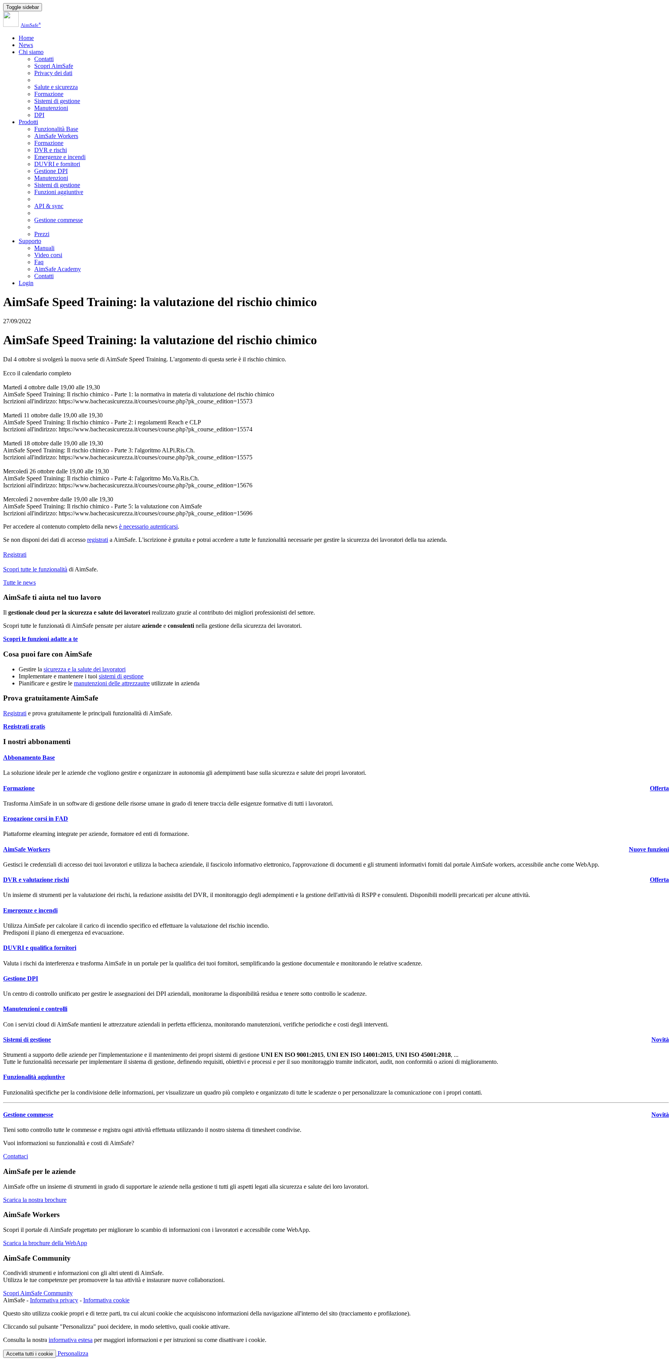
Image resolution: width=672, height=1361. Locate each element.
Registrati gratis (24, 726)
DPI (39, 115)
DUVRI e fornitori (57, 164)
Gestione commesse (58, 220)
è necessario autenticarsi (148, 526)
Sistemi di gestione (57, 101)
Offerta (659, 788)
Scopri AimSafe (53, 66)
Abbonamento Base (29, 757)
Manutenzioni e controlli (35, 1008)
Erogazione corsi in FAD (35, 818)
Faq (39, 262)
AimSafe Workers (56, 136)
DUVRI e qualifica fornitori (39, 947)
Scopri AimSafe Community (38, 1293)
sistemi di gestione (121, 676)
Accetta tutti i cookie (29, 1354)
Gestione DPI (51, 171)
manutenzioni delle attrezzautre (112, 683)
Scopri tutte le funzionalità (35, 569)
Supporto (30, 241)
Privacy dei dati (53, 73)
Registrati (14, 554)
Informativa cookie (106, 1300)
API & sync (48, 206)
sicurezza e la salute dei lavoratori (85, 669)
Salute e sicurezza (56, 87)
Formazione (48, 94)
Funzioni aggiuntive (58, 192)
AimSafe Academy (57, 269)
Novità (660, 1039)
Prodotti (28, 122)
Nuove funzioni (649, 849)
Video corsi (48, 255)
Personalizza (72, 1353)
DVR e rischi (50, 150)
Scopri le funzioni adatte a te (40, 639)
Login (26, 283)
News (26, 45)
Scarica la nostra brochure (34, 1199)
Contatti (44, 59)
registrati (97, 539)
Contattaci (15, 1156)
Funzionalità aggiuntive (34, 1077)
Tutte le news (19, 582)
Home (26, 38)
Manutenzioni (51, 108)
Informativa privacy (54, 1300)
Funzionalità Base (56, 129)
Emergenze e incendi (60, 157)
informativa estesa (71, 1339)
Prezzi (41, 234)
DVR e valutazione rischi (36, 879)
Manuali (44, 248)
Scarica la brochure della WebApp (45, 1243)
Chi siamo (31, 52)
